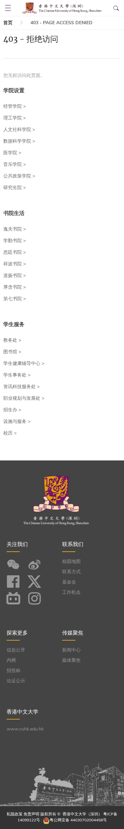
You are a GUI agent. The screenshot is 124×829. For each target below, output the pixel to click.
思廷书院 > (14, 252)
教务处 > (12, 340)
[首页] (62, 8)
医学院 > (12, 153)
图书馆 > (12, 352)
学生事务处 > (16, 375)
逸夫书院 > (14, 229)
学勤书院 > (14, 241)
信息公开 (16, 650)
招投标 (14, 670)
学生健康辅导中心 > (23, 363)
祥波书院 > (14, 264)
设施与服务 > (16, 421)
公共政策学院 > (19, 176)
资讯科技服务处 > (21, 386)
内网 (11, 660)
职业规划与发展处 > (23, 398)
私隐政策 (14, 814)
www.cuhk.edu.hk (25, 729)
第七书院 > (14, 299)
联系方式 (71, 572)
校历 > (10, 433)
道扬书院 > (14, 275)
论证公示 (16, 681)
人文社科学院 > (19, 129)
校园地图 (71, 561)
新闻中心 (71, 650)
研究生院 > (14, 187)
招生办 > (12, 410)
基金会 (69, 582)
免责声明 (31, 814)
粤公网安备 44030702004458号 (78, 820)
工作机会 (71, 592)
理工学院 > (14, 118)
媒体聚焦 (71, 660)
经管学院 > (14, 106)
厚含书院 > (14, 287)
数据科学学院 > (19, 141)
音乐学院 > (14, 164)
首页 (8, 23)
